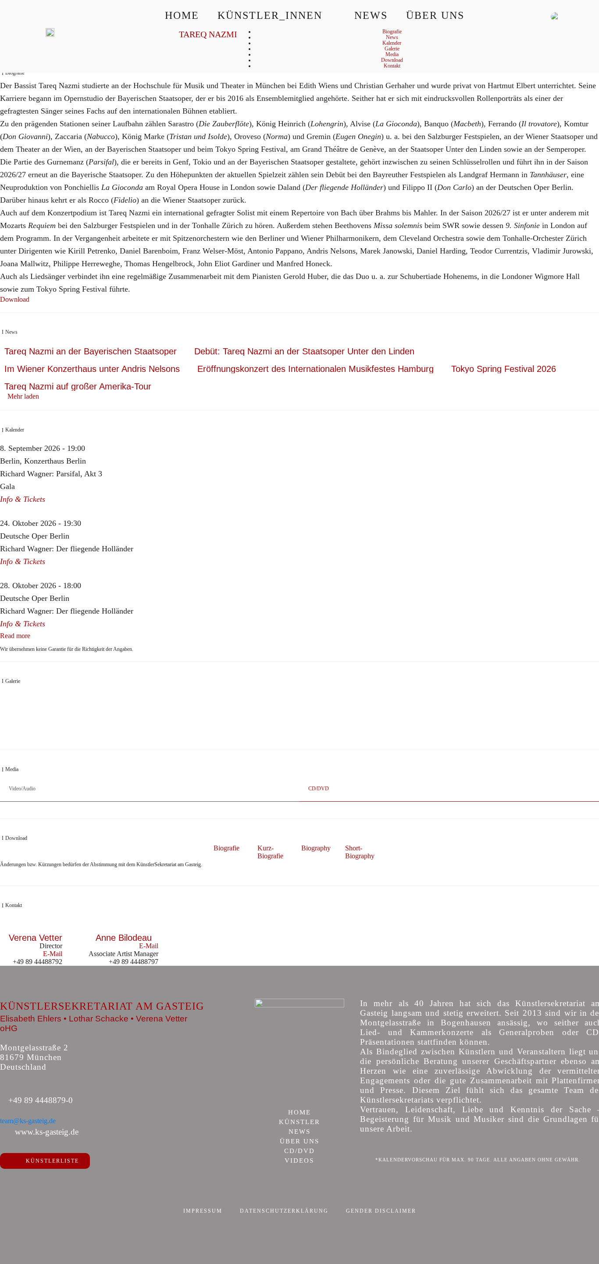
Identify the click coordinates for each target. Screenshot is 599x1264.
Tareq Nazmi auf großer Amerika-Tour (77, 386)
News (371, 15)
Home (182, 15)
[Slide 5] (309, 736)
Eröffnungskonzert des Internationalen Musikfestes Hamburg (315, 368)
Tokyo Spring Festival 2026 (503, 368)
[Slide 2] (281, 736)
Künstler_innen (269, 15)
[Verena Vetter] (35, 929)
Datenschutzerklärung (284, 1211)
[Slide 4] (300, 736)
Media (392, 54)
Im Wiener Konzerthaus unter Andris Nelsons (92, 368)
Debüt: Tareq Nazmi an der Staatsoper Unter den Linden (304, 351)
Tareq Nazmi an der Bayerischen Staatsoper (90, 351)
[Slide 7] (327, 736)
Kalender (391, 43)
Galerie (392, 49)
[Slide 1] (272, 736)
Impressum (202, 1211)
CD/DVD (299, 1151)
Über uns (435, 15)
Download (392, 60)
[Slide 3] (290, 736)
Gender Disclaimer (381, 1211)
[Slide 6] (318, 736)
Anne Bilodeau (124, 937)
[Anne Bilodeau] (123, 929)
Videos (299, 1161)
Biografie (392, 32)
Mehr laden (23, 396)
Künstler (299, 1122)
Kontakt (392, 66)
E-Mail (52, 953)
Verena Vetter (35, 937)
